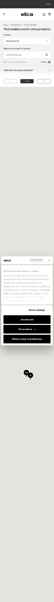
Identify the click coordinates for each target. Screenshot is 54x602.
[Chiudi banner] (49, 260)
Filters (44, 62)
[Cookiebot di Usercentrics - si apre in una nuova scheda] (31, 260)
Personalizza (25, 329)
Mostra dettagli (37, 310)
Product (7, 35)
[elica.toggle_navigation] (4, 14)
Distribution (16, 25)
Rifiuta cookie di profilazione (27, 339)
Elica (6, 25)
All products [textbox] (12, 41)
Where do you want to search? (17, 48)
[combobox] (27, 41)
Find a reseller (30, 25)
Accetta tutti (27, 319)
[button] (26, 373)
